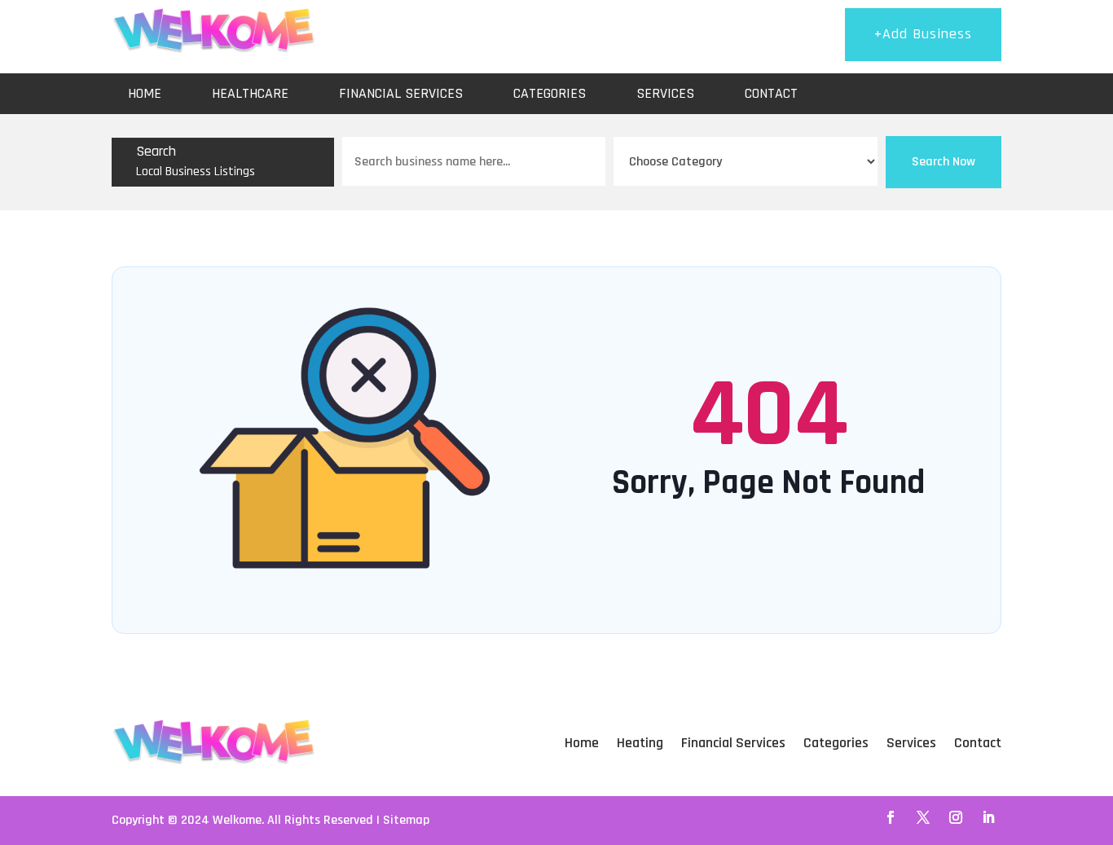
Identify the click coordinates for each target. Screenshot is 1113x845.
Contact (771, 93)
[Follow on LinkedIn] (988, 817)
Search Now (943, 161)
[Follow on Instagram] (956, 817)
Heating (640, 742)
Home (144, 93)
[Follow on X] (923, 817)
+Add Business (923, 33)
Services (665, 93)
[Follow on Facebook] (891, 817)
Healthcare (250, 93)
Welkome (237, 820)
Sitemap (406, 820)
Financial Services (401, 93)
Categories (549, 93)
